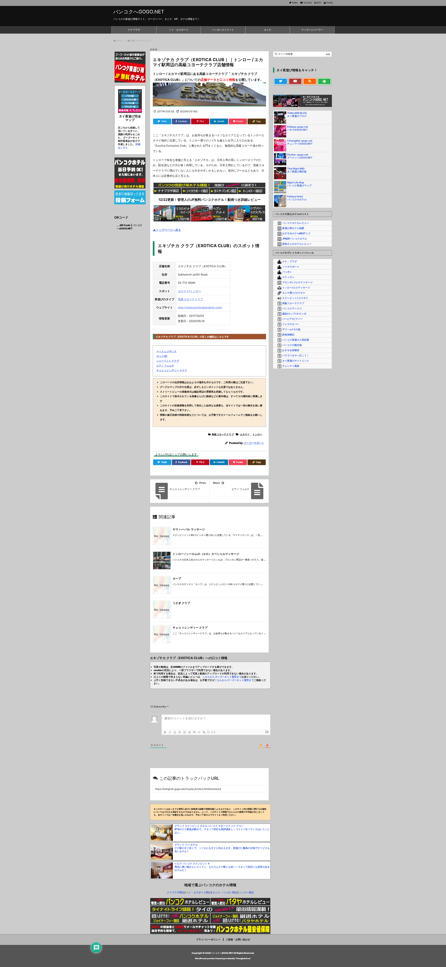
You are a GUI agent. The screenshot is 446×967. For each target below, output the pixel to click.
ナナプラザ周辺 (175, 892)
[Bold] (165, 732)
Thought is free (243, 958)
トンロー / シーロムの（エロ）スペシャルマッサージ (206, 554)
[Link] (204, 732)
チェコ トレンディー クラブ (171, 370)
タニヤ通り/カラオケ (293, 292)
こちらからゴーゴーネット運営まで (221, 676)
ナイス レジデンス (166, 351)
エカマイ (183, 291)
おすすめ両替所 (290, 350)
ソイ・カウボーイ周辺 (198, 892)
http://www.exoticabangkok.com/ (200, 307)
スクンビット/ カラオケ (295, 297)
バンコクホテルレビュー (295, 222)
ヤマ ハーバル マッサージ (189, 529)
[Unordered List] (189, 732)
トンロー (195, 291)
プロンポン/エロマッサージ (297, 282)
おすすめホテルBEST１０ (296, 233)
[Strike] (179, 732)
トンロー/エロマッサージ (296, 287)
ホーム (119, 40)
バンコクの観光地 (292, 344)
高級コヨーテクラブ (141, 40)
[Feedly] (324, 81)
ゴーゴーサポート (253, 443)
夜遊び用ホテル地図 (293, 228)
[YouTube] (295, 81)
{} (208, 732)
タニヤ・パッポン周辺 (225, 892)
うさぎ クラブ (181, 603)
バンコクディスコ (292, 308)
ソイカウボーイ (290, 266)
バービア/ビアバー (292, 318)
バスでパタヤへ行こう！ (295, 355)
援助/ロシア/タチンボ (294, 313)
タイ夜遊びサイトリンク (295, 360)
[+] (213, 732)
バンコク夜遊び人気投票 (295, 339)
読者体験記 (288, 334)
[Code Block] (199, 732)
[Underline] (174, 732)
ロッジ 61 (161, 356)
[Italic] (169, 732)
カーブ (177, 578)
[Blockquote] (194, 732)
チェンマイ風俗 (290, 365)
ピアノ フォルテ (165, 365)
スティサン (288, 277)
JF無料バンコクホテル (294, 238)
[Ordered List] (184, 732)
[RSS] (310, 81)
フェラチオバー (290, 324)
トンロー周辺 (246, 892)
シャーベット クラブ (167, 360)
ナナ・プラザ (289, 261)
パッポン (287, 271)
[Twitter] (280, 81)
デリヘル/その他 (291, 329)
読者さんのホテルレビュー (297, 243)
